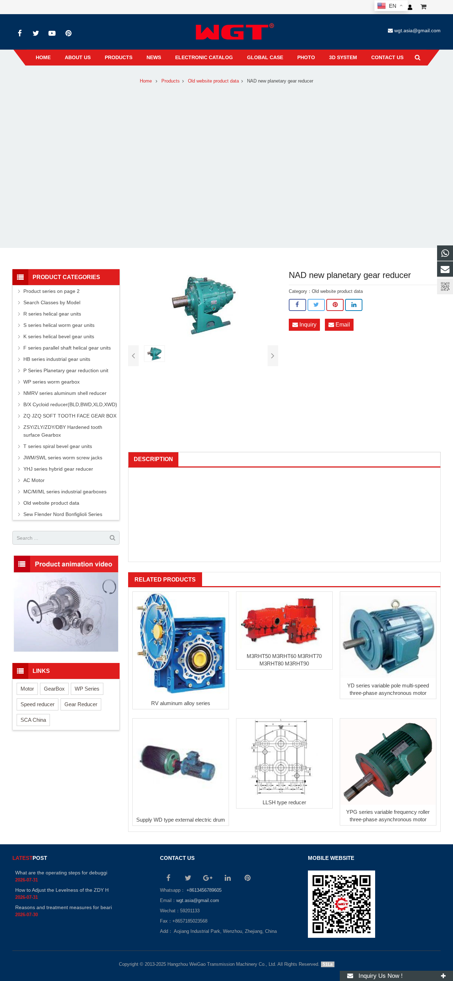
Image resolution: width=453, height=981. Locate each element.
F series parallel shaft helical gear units (67, 348)
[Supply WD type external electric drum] (180, 765)
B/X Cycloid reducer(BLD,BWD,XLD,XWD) (70, 404)
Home (146, 81)
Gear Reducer (80, 704)
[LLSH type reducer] (284, 757)
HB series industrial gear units (56, 359)
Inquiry (307, 325)
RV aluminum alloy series (180, 703)
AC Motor (34, 480)
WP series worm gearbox (51, 382)
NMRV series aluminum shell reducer (65, 393)
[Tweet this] (316, 305)
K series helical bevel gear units (58, 336)
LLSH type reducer (284, 803)
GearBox (54, 689)
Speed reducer (38, 704)
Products (170, 81)
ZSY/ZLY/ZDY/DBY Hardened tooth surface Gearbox (62, 431)
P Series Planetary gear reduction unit (65, 370)
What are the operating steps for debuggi (61, 872)
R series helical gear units (52, 314)
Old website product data (213, 81)
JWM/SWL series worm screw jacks (62, 457)
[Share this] (297, 305)
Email (342, 325)
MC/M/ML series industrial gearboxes (65, 491)
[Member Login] (410, 7)
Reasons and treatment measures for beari (63, 907)
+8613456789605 (203, 890)
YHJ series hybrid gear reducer (58, 469)
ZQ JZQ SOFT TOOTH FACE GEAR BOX (69, 416)
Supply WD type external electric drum (180, 820)
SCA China (33, 720)
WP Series (87, 689)
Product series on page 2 (51, 291)
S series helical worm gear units (58, 325)
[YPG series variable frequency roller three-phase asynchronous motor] (388, 762)
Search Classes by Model (51, 302)
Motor (27, 689)
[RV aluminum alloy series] (180, 644)
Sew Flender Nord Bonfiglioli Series (62, 514)
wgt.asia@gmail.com (417, 30)
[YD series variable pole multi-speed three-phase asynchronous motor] (388, 635)
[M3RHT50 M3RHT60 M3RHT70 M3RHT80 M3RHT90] (284, 620)
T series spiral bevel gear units (57, 446)
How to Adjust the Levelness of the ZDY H (62, 890)
